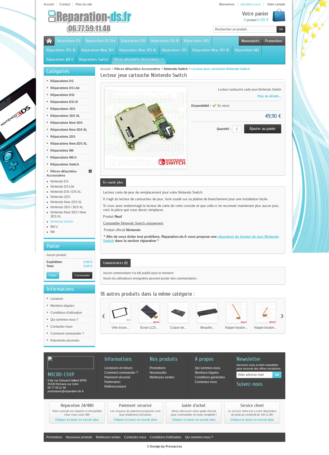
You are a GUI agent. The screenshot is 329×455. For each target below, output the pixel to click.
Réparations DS (68, 41)
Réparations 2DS (174, 50)
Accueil (105, 69)
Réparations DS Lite (101, 41)
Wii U (54, 227)
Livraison (56, 299)
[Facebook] (240, 391)
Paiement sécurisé (117, 377)
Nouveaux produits (79, 437)
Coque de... (178, 327)
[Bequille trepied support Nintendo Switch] (207, 312)
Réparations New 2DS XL (211, 50)
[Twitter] (248, 391)
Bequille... (207, 327)
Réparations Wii (247, 50)
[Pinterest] (265, 391)
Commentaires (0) (115, 263)
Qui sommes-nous (207, 368)
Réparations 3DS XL (61, 50)
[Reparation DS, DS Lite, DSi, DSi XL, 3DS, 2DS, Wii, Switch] (90, 22)
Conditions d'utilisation (66, 312)
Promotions (273, 41)
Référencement (115, 386)
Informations (60, 289)
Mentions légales (62, 306)
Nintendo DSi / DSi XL (65, 192)
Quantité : (224, 129)
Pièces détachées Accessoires (136, 59)
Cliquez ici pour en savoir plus (77, 420)
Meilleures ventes (162, 377)
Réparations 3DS (196, 41)
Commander (82, 275)
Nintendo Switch (61, 221)
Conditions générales (210, 377)
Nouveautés (251, 41)
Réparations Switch (93, 59)
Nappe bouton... (236, 327)
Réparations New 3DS (97, 50)
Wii (52, 232)
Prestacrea (174, 446)
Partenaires (112, 382)
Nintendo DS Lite (62, 186)
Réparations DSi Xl (165, 41)
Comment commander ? (67, 333)
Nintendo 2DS (60, 197)
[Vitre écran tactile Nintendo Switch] (120, 312)
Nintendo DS (59, 181)
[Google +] (257, 391)
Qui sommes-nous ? (64, 319)
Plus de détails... (269, 96)
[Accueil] (49, 41)
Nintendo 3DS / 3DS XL (66, 207)
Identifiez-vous (251, 4)
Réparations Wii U (60, 59)
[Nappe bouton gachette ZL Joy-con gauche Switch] (236, 312)
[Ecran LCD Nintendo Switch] (149, 312)
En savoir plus (113, 182)
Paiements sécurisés (64, 340)
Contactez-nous (61, 326)
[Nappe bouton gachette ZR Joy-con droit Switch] (265, 312)
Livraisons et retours (118, 368)
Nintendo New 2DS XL (66, 202)
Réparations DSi (133, 41)
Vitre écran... (120, 327)
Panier (53, 246)
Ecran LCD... (149, 327)
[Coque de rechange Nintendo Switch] (178, 312)
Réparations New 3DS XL (138, 50)
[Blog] (274, 391)
